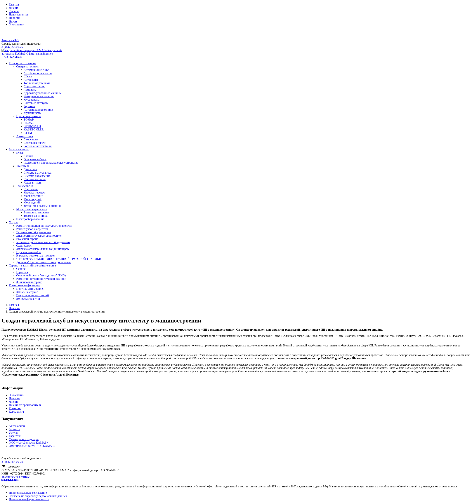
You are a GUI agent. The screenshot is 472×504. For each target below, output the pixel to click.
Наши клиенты (18, 14)
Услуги (13, 432)
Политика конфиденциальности (29, 499)
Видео (13, 21)
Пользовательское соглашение (28, 492)
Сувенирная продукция (24, 439)
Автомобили (17, 426)
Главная (14, 4)
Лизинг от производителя (25, 405)
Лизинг (13, 7)
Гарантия (14, 435)
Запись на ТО (10, 40)
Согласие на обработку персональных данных (38, 496)
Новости (14, 17)
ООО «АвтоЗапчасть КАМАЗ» (28, 442)
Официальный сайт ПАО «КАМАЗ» (32, 445)
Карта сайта (16, 411)
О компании (16, 24)
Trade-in (14, 11)
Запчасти (14, 429)
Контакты (15, 408)
